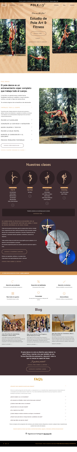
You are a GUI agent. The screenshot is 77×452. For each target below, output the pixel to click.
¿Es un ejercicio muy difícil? (17, 410)
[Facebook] (3, 443)
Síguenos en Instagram (39, 434)
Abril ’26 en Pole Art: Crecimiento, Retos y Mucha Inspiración (63, 334)
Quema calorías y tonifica (11, 127)
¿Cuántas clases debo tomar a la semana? (20, 403)
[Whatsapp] (8, 443)
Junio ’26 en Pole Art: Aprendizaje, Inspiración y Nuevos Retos (11, 334)
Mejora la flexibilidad (9, 120)
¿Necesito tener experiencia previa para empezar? (22, 386)
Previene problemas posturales (12, 140)
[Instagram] (5, 443)
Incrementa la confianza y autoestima (15, 123)
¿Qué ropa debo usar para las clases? (19, 420)
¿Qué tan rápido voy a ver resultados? (19, 397)
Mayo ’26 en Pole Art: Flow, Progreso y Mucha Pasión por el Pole (37, 335)
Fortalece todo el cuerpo (10, 107)
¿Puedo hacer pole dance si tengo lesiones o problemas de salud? (26, 416)
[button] (2, 1)
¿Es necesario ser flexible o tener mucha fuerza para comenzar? (25, 400)
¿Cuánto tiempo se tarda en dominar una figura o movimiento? (25, 413)
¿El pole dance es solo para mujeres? (19, 407)
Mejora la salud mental (10, 131)
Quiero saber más (62, 1)
